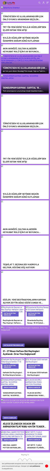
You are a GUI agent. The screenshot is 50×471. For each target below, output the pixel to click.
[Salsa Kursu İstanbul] (25, 7)
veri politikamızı (35, 466)
